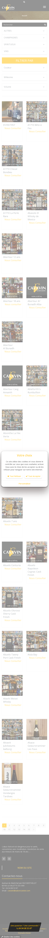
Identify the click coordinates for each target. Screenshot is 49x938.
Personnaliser (25, 483)
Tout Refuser (15, 476)
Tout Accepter (34, 476)
